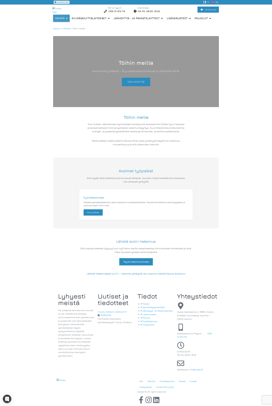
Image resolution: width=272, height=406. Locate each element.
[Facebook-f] (140, 399)
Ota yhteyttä (136, 81)
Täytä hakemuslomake (136, 261)
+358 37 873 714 (116, 11)
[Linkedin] (156, 399)
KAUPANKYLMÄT (62, 2)
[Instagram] (148, 399)
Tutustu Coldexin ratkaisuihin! (112, 312)
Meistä (66, 28)
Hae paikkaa (93, 212)
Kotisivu (57, 28)
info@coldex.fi (196, 369)
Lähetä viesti (210, 9)
